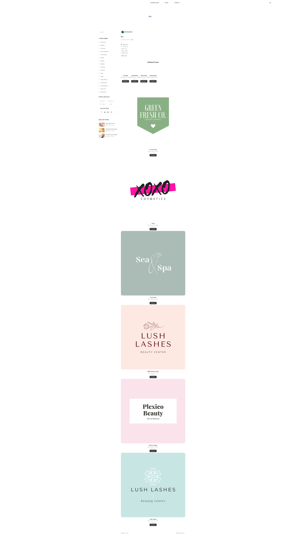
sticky (110, 104)
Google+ (126, 51)
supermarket (104, 82)
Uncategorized (104, 85)
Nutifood (103, 64)
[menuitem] (154, 3)
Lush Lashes (153, 519)
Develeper (110, 101)
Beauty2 (103, 45)
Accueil (135, 16)
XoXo (153, 223)
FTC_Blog (102, 104)
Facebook (125, 46)
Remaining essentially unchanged (111, 129)
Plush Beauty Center (153, 371)
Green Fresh (153, 149)
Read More (125, 81)
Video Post (103, 88)
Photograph (153, 75)
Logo (143, 16)
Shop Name (144, 75)
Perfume (103, 70)
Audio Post (103, 42)
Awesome (102, 101)
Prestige (125, 75)
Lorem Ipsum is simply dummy (111, 134)
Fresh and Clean (105, 51)
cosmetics (103, 48)
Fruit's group (104, 54)
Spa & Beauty (104, 79)
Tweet (125, 48)
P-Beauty (103, 67)
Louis (132, 39)
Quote (102, 76)
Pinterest (126, 53)
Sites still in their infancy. (110, 123)
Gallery (102, 57)
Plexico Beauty (153, 445)
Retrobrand (134, 75)
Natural (102, 60)
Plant (102, 73)
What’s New (103, 92)
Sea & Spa (153, 297)
